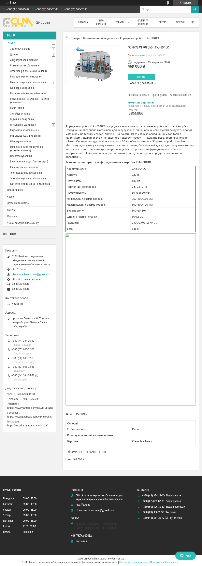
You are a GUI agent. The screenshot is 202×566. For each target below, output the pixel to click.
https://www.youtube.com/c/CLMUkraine (30, 407)
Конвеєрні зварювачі (22, 88)
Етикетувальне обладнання (25, 65)
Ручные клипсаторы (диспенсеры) (29, 161)
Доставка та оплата (18, 203)
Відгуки (180, 22)
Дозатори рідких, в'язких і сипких (28, 71)
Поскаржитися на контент (133, 562)
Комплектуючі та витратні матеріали (30, 184)
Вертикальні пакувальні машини (28, 93)
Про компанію (101, 22)
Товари (120, 22)
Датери (14, 54)
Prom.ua (119, 558)
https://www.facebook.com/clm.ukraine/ (29, 416)
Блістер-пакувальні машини (25, 76)
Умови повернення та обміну (23, 223)
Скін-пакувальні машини (24, 167)
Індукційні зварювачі (22, 119)
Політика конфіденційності (165, 562)
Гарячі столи (17, 108)
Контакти (12, 216)
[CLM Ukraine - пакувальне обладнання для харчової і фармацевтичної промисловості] (18, 22)
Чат (188, 555)
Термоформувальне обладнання (28, 178)
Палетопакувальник (21, 156)
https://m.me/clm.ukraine (26, 279)
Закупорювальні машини (24, 60)
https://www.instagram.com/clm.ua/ (27, 425)
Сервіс (162, 22)
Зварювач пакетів (20, 48)
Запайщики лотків (20, 113)
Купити (141, 77)
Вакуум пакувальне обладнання (28, 82)
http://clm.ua (19, 269)
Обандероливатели (20, 141)
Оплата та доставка (142, 22)
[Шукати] (195, 9)
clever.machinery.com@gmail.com (31, 274)
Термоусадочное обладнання (26, 172)
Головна (83, 22)
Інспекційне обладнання (23, 124)
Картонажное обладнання (100, 38)
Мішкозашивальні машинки (25, 135)
